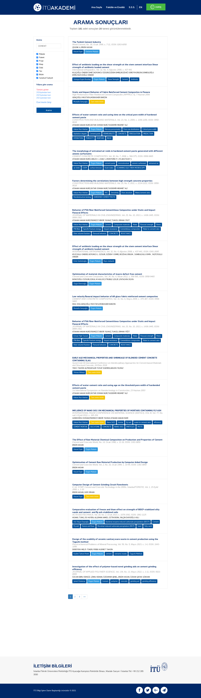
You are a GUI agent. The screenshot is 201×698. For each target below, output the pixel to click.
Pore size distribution (131, 129)
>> (84, 597)
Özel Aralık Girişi (43, 102)
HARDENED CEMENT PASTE (104, 197)
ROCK (109, 138)
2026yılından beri (43, 92)
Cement (125, 79)
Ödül (41, 67)
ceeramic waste (121, 554)
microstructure (123, 163)
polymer (114, 581)
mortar (120, 422)
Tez (40, 71)
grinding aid (134, 581)
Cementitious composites (130, 229)
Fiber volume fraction (82, 233)
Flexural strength (146, 224)
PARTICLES (130, 427)
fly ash (128, 422)
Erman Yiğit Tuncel (81, 336)
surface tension (96, 168)
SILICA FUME (95, 427)
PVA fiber (77, 229)
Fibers (158, 224)
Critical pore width (149, 129)
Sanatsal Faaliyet (46, 78)
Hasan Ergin (78, 51)
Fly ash (76, 526)
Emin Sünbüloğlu (80, 261)
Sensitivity (115, 192)
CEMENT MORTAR (80, 427)
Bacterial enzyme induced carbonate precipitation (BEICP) (128, 522)
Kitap (41, 64)
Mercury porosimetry (112, 129)
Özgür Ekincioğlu (80, 283)
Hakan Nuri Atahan (81, 129)
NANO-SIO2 (118, 427)
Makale (42, 54)
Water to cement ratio (151, 229)
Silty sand (148, 526)
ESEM (85, 168)
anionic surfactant (139, 163)
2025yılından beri (43, 95)
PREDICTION (148, 133)
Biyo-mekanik (109, 261)
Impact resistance (110, 229)
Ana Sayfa (96, 7)
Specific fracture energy (92, 229)
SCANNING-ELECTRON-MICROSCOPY (130, 168)
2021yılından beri (43, 98)
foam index (109, 168)
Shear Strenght (113, 79)
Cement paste (95, 133)
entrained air (153, 163)
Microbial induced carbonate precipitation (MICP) (116, 526)
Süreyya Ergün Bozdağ (82, 79)
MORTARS (100, 138)
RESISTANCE (126, 233)
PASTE (140, 427)
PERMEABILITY (109, 133)
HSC (106, 192)
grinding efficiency (149, 581)
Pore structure (127, 192)
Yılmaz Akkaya (79, 372)
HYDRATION (78, 138)
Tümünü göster (42, 89)
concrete (124, 581)
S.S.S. (132, 7)
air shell (77, 168)
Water (135, 224)
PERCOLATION (134, 133)
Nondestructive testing (82, 197)
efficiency (157, 422)
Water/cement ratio (142, 192)
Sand (139, 526)
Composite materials (122, 224)
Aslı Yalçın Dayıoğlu (81, 522)
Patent (41, 57)
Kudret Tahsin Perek (81, 554)
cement (109, 554)
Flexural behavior (99, 233)
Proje (41, 61)
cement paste (110, 163)
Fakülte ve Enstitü (115, 7)
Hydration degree (80, 133)
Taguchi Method (136, 554)
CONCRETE (122, 133)
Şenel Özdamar (79, 581)
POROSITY (90, 138)
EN (140, 7)
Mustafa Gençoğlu (81, 102)
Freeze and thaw (88, 526)
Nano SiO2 (111, 422)
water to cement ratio (142, 422)
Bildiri (41, 74)
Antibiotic (134, 79)
